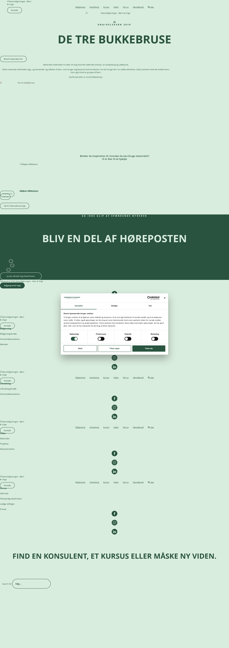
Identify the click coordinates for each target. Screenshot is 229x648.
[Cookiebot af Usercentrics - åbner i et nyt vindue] (149, 298)
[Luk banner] (165, 298)
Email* (3, 269)
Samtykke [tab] (79, 306)
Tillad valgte (114, 348)
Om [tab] (150, 306)
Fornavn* (4, 261)
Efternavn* (5, 265)
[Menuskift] (114, 22)
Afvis (80, 348)
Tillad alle (149, 348)
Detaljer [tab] (114, 306)
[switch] (101, 339)
